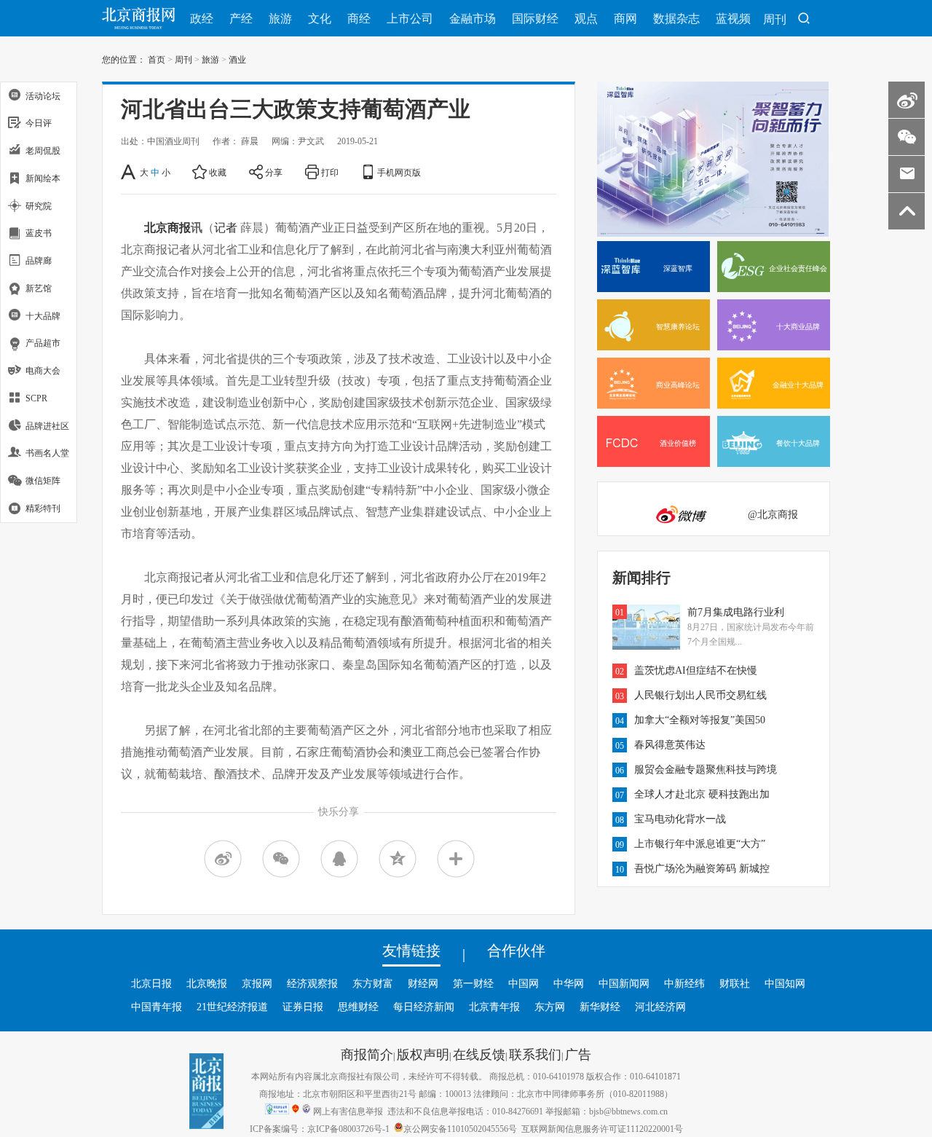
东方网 (549, 1007)
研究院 (38, 205)
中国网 (523, 983)
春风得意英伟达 (670, 744)
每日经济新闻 (423, 1007)
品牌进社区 (47, 425)
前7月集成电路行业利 (735, 612)
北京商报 (167, 227)
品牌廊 (38, 260)
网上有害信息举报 (348, 1110)
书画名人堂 (47, 453)
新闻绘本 (42, 177)
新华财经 (600, 1007)
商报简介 (367, 1054)
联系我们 (535, 1054)
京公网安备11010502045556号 (460, 1128)
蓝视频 (733, 18)
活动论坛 (42, 95)
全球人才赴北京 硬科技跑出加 (702, 794)
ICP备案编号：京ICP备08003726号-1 (320, 1128)
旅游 (280, 18)
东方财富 (372, 983)
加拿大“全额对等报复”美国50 (699, 720)
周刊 (774, 19)
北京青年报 (494, 1007)
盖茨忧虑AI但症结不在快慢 (695, 670)
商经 (359, 18)
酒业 (237, 59)
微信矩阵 (42, 480)
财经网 (423, 983)
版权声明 (423, 1054)
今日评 (38, 123)
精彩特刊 (42, 507)
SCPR (36, 397)
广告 (578, 1054)
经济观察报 (312, 983)
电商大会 (42, 370)
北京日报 (151, 983)
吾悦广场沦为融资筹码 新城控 (702, 868)
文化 (319, 18)
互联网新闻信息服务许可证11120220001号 (602, 1128)
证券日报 (303, 1007)
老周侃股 (42, 150)
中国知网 (785, 983)
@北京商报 (773, 514)
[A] (129, 172)
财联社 (734, 983)
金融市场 (472, 18)
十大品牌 (42, 315)
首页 (156, 59)
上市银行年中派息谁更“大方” (699, 843)
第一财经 (473, 983)
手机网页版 (399, 172)
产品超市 (42, 343)
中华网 (568, 983)
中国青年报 (156, 1007)
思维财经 (358, 1007)
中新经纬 (684, 983)
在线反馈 (479, 1054)
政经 (201, 18)
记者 (225, 227)
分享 (274, 172)
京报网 (257, 983)
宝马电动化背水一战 (680, 819)
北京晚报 (206, 983)
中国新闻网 (624, 983)
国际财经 (535, 18)
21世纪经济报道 (232, 1007)
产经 (241, 18)
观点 (586, 18)
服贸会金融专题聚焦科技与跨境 (705, 769)
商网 (625, 18)
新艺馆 (38, 287)
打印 (330, 172)
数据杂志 (676, 18)
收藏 (217, 172)
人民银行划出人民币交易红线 (700, 695)
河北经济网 (660, 1007)
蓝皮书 (38, 233)
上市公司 (410, 18)
